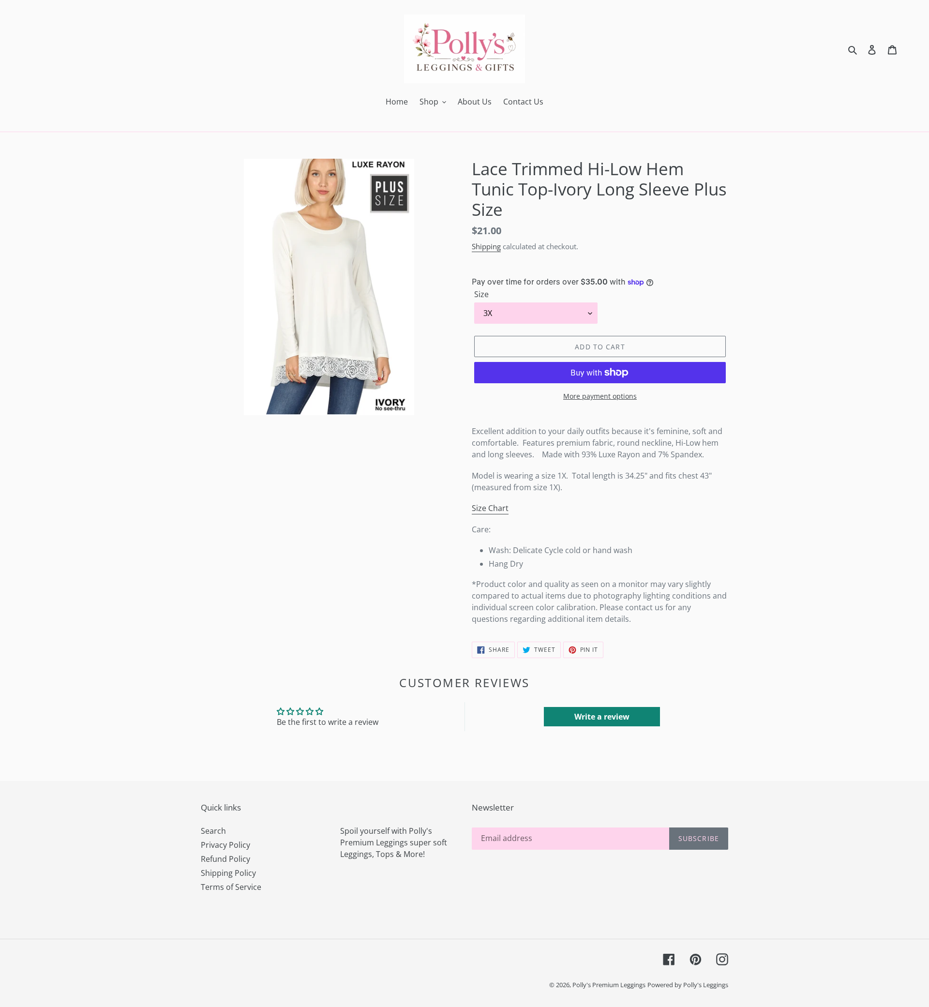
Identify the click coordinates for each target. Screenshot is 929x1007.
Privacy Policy (225, 845)
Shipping (486, 246)
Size (481, 294)
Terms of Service (231, 887)
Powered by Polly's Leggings (687, 984)
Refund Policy (225, 859)
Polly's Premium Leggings (608, 984)
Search (213, 831)
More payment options (600, 396)
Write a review (601, 716)
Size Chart (490, 508)
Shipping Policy (228, 873)
